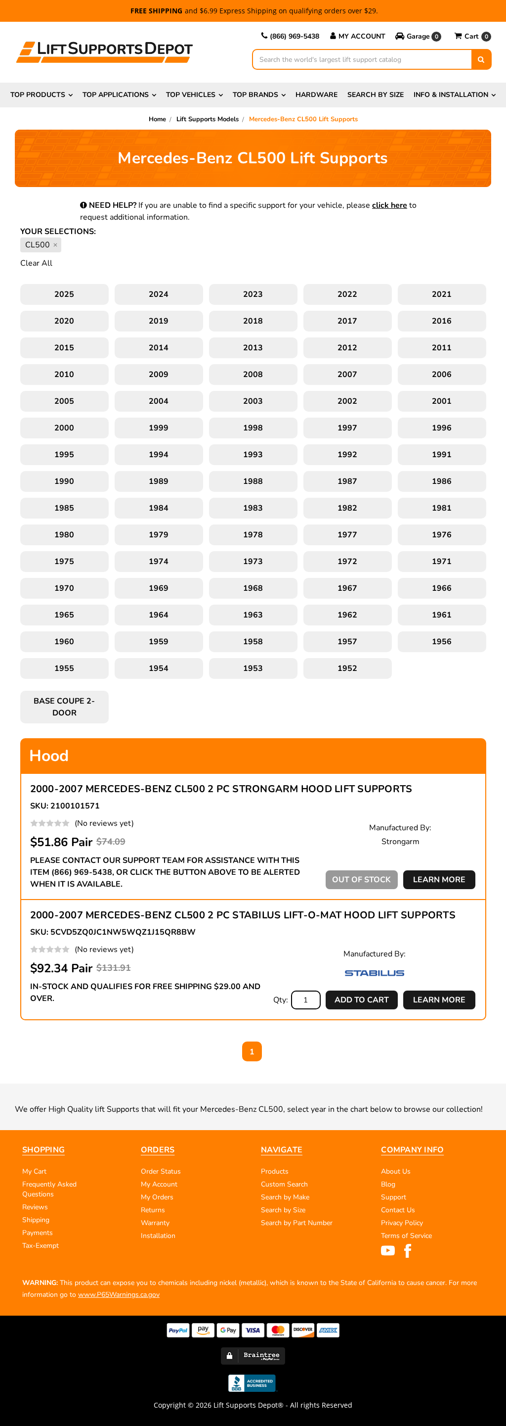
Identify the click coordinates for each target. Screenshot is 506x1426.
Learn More (439, 879)
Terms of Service (406, 1235)
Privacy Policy (402, 1223)
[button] (419, 37)
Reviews (35, 1207)
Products (275, 1171)
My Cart (34, 1171)
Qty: (280, 1000)
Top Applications (116, 94)
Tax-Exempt (40, 1245)
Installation (158, 1235)
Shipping (35, 1220)
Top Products (37, 94)
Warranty (155, 1223)
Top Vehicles (190, 94)
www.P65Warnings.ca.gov (119, 1294)
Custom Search (284, 1184)
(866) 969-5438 (294, 36)
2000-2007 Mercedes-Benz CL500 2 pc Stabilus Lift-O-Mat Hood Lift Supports (243, 915)
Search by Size (375, 94)
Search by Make (285, 1197)
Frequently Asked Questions (49, 1189)
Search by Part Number (297, 1223)
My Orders (157, 1197)
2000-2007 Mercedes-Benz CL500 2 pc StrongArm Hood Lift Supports (221, 789)
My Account (361, 36)
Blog (388, 1184)
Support (393, 1197)
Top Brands (255, 94)
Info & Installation (451, 94)
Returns (153, 1210)
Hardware (316, 94)
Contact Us (398, 1210)
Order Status (161, 1171)
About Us (396, 1171)
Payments (37, 1232)
